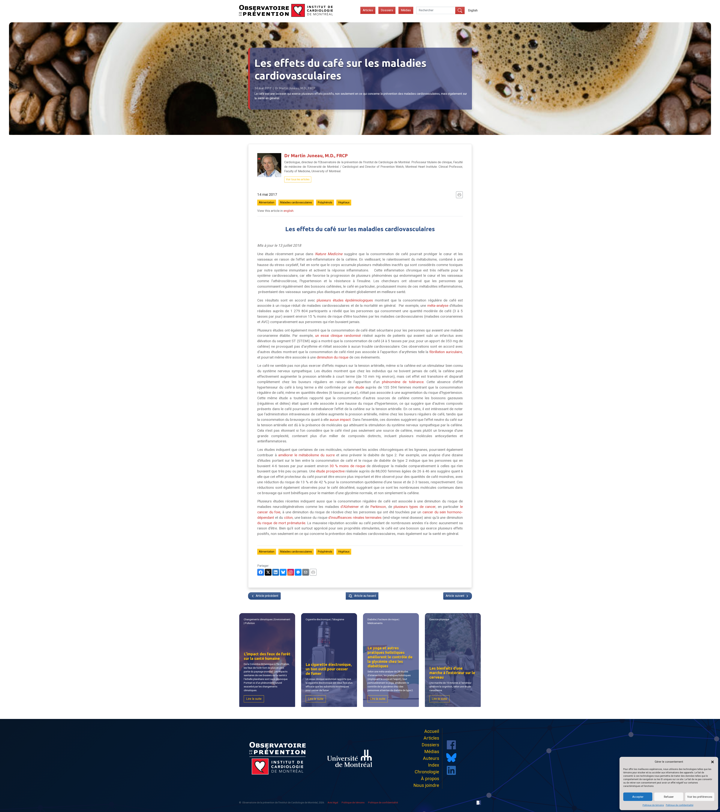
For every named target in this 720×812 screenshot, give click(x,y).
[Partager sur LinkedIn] (275, 572)
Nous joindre (426, 785)
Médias (406, 10)
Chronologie (427, 771)
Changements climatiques (258, 619)
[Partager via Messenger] (298, 572)
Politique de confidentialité (679, 805)
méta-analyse (437, 305)
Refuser (669, 796)
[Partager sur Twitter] (268, 572)
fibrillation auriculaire (445, 352)
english (288, 211)
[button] (712, 762)
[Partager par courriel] (305, 572)
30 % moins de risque (347, 466)
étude (359, 387)
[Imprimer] (459, 194)
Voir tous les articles (298, 179)
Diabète (372, 619)
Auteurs (431, 758)
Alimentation (266, 202)
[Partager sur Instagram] (290, 572)
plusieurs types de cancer (414, 506)
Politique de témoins (653, 805)
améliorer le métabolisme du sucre (306, 455)
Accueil (431, 731)
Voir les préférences (699, 796)
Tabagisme (338, 619)
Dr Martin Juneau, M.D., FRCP (316, 155)
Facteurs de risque (388, 619)
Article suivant (455, 596)
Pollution (250, 623)
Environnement (282, 619)
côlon (288, 517)
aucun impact (340, 419)
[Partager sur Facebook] (260, 572)
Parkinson (378, 506)
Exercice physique (439, 619)
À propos (430, 778)
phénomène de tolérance (402, 382)
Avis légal (333, 802)
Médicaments (375, 623)
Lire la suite (254, 699)
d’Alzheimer (349, 506)
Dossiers (387, 10)
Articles (368, 10)
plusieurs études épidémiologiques (345, 300)
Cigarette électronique (318, 619)
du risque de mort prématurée (281, 523)
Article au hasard (365, 596)
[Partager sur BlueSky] (283, 572)
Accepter (638, 796)
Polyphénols (325, 202)
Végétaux (344, 202)
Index (433, 765)
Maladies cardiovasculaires (296, 202)
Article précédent (266, 596)
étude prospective (330, 471)
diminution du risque (332, 357)
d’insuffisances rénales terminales (355, 517)
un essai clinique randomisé (338, 335)
